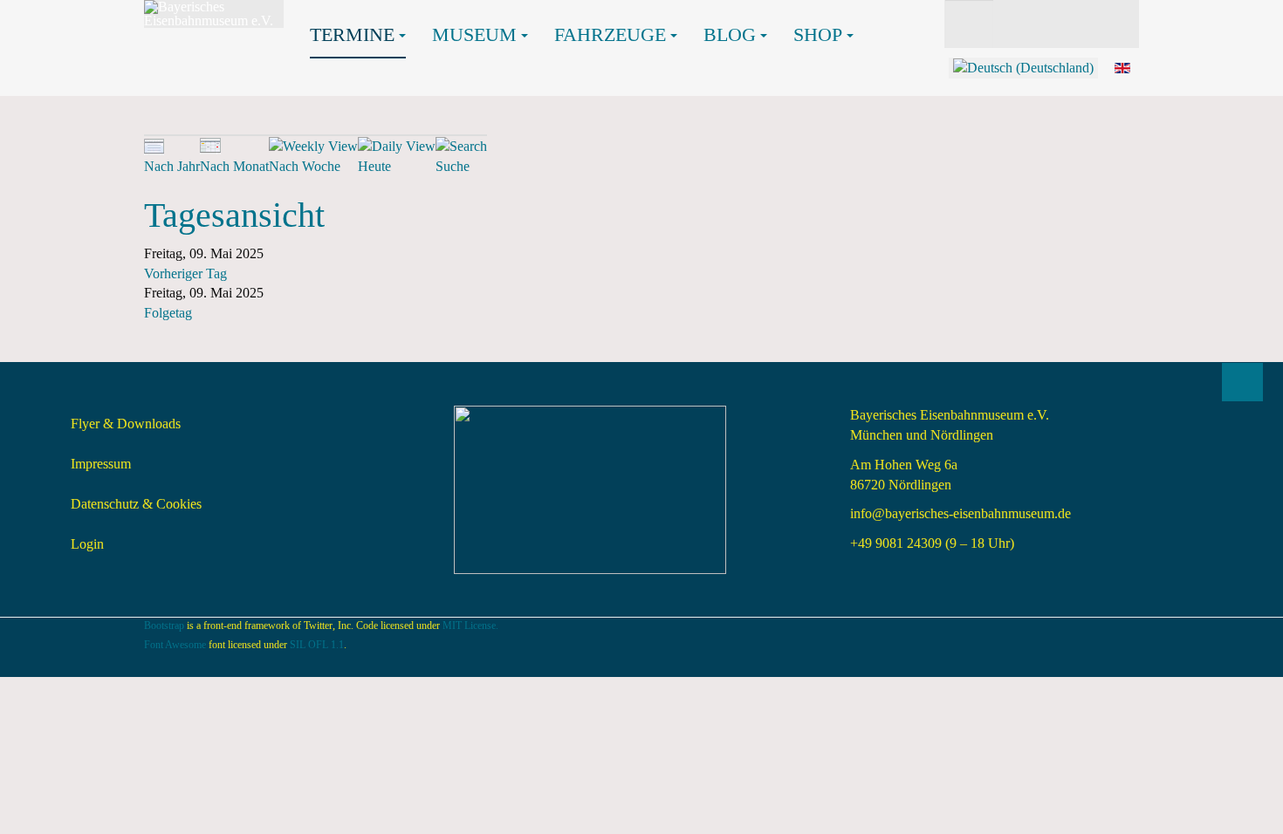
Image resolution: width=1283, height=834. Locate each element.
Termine (352, 34)
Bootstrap (164, 625)
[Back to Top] (1242, 382)
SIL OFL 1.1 (317, 645)
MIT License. (470, 625)
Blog (729, 34)
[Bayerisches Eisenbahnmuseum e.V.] (214, 14)
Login (87, 544)
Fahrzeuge (610, 34)
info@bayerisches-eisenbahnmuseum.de (960, 513)
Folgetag (168, 312)
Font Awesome (175, 645)
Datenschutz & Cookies (136, 503)
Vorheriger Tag (185, 273)
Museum (474, 34)
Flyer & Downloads (126, 423)
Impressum (101, 463)
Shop (817, 34)
